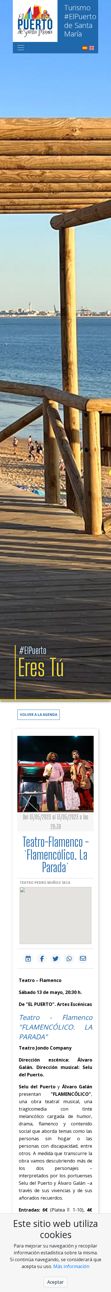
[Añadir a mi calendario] (28, 958)
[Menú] (21, 47)
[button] (38, 714)
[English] (91, 47)
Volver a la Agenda (38, 714)
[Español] (85, 47)
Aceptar (55, 1282)
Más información (71, 1266)
